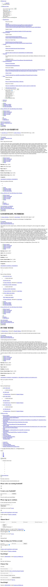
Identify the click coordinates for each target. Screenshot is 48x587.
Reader (4, 524)
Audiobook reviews (7, 11)
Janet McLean (5, 132)
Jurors (23, 48)
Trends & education (9, 75)
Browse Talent (15, 85)
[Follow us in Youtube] (3, 456)
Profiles (7, 42)
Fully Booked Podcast (27, 43)
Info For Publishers (23, 432)
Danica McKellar (5, 217)
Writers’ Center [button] (6, 425)
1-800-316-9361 (7, 556)
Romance (31, 24)
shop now (2, 123)
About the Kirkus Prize (17, 48)
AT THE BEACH (6, 409)
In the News (14, 43)
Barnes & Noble (7, 208)
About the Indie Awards (10, 52)
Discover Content (9, 85)
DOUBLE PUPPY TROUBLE (9, 288)
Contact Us (5, 442)
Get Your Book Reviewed (23, 69)
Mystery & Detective (25, 24)
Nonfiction (18, 26)
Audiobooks (8, 24)
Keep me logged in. (4, 531)
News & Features (6, 12)
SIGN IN (7, 3)
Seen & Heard (19, 42)
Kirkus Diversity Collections (8, 429)
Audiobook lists (17, 31)
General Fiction (9, 36)
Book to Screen (9, 43)
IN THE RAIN (6, 392)
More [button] (4, 76)
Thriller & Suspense (17, 24)
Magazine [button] (5, 53)
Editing (9, 65)
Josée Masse (19, 282)
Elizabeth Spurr (5, 331)
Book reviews (6, 10)
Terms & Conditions (7, 435)
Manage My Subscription (17, 424)
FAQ (14, 432)
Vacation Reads (28, 31)
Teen (17, 36)
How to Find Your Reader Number (17, 571)
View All (7, 23)
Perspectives (10, 42)
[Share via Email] (6, 114)
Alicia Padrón (17, 217)
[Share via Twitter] (7, 113)
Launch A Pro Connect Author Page (30, 70)
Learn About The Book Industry (11, 427)
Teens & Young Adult (32, 27)
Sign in (2, 529)
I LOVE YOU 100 (6, 280)
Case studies (15, 75)
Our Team (8, 432)
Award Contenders (18, 52)
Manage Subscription (24, 60)
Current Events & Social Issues (12, 27)
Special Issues (13, 60)
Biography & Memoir (24, 26)
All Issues (18, 60)
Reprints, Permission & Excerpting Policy (7, 438)
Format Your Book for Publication (35, 69)
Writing (7, 65)
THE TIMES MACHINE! (8, 297)
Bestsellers (8, 31)
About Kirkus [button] (5, 431)
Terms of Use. (21, 529)
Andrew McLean (17, 132)
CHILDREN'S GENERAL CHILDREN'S (9, 179)
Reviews (4, 118)
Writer (4, 525)
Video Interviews (6, 13)
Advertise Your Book (19, 70)
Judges (31, 52)
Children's (39, 27)
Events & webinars (33, 75)
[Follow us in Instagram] (3, 455)
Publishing (13, 65)
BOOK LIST (6, 108)
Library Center (8, 73)
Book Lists (9, 419)
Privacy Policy (6, 434)
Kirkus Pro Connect (18, 429)
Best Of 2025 (22, 31)
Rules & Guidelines (26, 52)
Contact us (5, 433)
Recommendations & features (24, 75)
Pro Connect (5, 16)
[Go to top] (3, 458)
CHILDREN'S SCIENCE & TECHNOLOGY (27, 377)
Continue (14, 493)
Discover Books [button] (6, 415)
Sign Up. (13, 579)
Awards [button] (4, 44)
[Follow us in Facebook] (3, 452)
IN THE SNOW (6, 400)
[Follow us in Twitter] (3, 454)
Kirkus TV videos (37, 419)
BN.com (12, 208)
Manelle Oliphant (17, 331)
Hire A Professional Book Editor (12, 69)
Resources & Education (10, 63)
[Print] (4, 115)
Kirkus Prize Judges (24, 422)
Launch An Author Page (31, 85)
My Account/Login (26, 429)
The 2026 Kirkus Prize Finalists (16, 108)
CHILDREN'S (6, 119)
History (30, 26)
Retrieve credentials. (12, 514)
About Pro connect (22, 85)
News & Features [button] (6, 32)
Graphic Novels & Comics (23, 27)
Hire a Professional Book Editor (9, 426)
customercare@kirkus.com (18, 556)
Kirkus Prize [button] (5, 421)
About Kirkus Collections (18, 81)
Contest (11, 432)
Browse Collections (9, 81)
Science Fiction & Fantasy (11, 26)
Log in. (12, 508)
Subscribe (30, 60)
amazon (2, 124)
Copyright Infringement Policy (9, 436)
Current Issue (8, 60)
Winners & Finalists (9, 48)
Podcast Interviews (7, 15)
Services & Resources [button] (7, 61)
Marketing (18, 65)
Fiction (11, 24)
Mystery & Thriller (19, 37)
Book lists (12, 31)
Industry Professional (7, 526)
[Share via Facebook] (7, 112)
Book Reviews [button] (6, 19)
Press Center (17, 432)
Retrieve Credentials (16, 577)
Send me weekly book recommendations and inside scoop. (12, 530)
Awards (14, 42)
